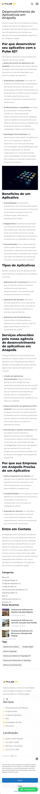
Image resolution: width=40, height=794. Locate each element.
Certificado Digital (8, 580)
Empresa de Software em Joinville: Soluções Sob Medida (24, 621)
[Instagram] (4, 699)
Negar (20, 786)
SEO (3, 596)
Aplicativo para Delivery (11, 647)
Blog (4, 577)
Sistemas (5, 602)
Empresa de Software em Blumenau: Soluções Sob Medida (22, 633)
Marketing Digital (8, 593)
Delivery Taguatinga (10, 651)
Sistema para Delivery (10, 599)
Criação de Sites (8, 586)
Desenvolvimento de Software (13, 590)
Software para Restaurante (12, 665)
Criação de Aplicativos (10, 583)
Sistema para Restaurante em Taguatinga (17, 660)
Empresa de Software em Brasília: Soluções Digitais (22, 611)
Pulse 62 (8, 534)
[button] (37, 759)
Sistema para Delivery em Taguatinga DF (16, 656)
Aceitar (20, 780)
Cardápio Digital (27, 647)
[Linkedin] (7, 699)
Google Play (11, 445)
